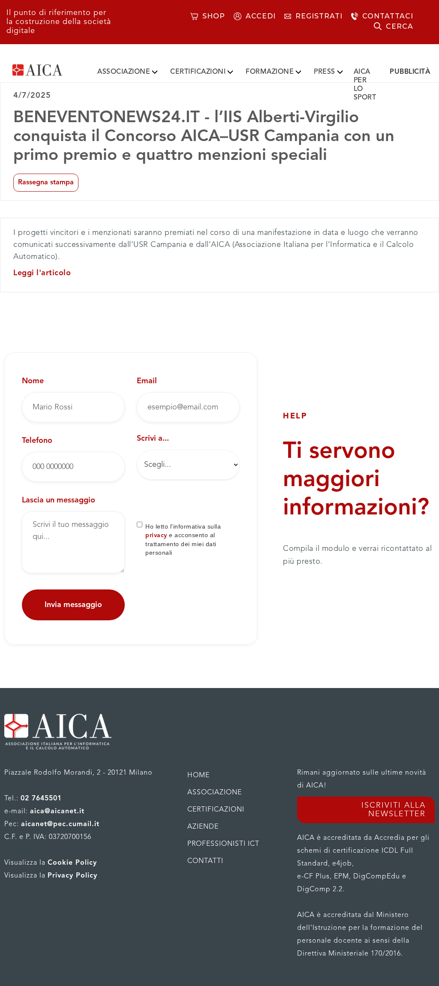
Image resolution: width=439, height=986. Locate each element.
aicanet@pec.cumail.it (60, 824)
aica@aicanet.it (57, 811)
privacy (156, 535)
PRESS (324, 72)
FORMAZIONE (270, 72)
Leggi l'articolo (42, 273)
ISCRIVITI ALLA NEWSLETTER (393, 810)
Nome (33, 381)
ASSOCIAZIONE (123, 72)
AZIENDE (203, 827)
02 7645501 (41, 798)
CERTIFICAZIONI (198, 72)
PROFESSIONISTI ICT (223, 844)
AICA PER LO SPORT (365, 85)
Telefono (37, 441)
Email (147, 381)
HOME (198, 775)
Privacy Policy (72, 875)
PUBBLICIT (410, 72)
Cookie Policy (72, 863)
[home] (48, 70)
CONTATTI (205, 861)
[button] (127, 70)
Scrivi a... (153, 438)
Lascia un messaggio (58, 500)
